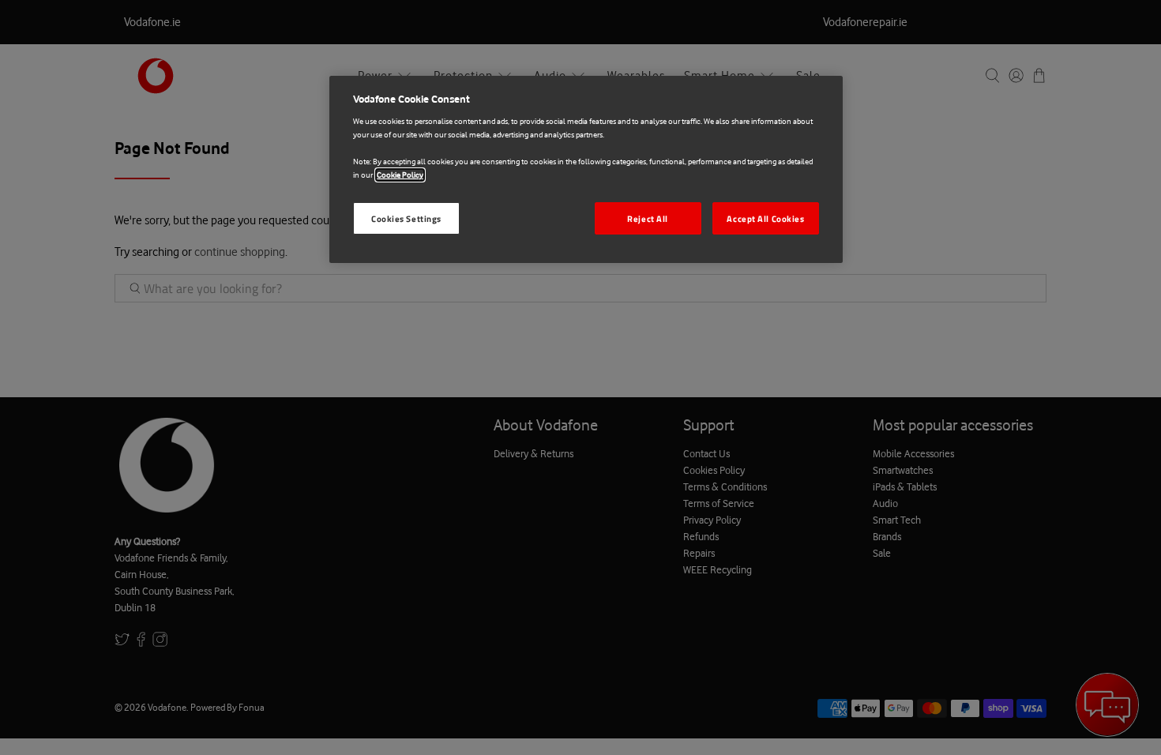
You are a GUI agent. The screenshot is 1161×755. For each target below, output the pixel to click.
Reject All (647, 218)
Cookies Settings (406, 218)
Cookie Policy (400, 175)
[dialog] (586, 170)
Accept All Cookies (765, 218)
